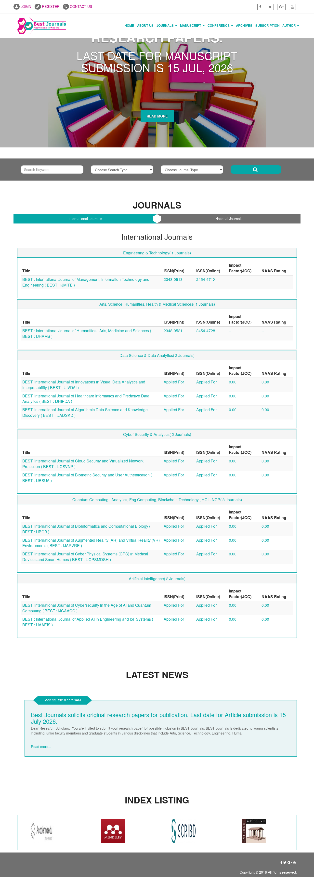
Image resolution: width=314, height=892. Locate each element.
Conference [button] (219, 25)
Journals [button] (166, 25)
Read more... (69, 833)
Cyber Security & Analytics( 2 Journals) (157, 526)
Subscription (267, 25)
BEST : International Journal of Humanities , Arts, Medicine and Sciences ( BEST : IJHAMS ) (86, 425)
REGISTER (50, 6)
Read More (157, 216)
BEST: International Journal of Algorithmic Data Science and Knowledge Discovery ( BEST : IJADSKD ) (85, 504)
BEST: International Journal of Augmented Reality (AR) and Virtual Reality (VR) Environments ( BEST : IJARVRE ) (91, 635)
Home (129, 25)
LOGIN (25, 6)
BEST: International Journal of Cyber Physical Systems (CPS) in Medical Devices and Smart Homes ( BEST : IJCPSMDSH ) (85, 648)
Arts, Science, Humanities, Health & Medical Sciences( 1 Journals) (157, 396)
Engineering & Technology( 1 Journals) (157, 345)
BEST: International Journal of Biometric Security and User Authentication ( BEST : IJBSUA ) (87, 569)
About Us (145, 25)
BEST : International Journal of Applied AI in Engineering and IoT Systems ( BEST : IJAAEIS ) (87, 714)
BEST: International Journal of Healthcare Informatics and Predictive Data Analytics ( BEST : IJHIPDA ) (85, 490)
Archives (244, 25)
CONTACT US (80, 6)
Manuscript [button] (191, 25)
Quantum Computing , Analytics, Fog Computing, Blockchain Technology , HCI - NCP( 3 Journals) (157, 591)
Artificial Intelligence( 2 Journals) (157, 670)
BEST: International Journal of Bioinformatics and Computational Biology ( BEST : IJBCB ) (86, 621)
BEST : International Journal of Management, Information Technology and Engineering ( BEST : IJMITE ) (85, 374)
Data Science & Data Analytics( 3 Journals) (157, 447)
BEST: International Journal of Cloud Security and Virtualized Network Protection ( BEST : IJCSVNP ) (83, 555)
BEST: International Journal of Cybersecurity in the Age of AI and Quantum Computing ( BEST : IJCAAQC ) (86, 700)
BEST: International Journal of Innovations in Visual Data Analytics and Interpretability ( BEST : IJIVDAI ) (83, 476)
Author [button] (289, 25)
